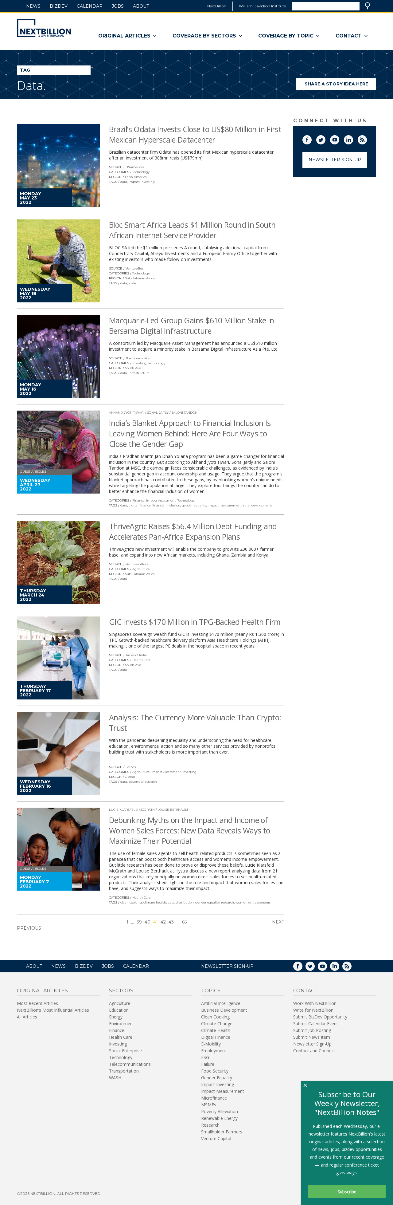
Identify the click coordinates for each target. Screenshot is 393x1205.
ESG (205, 1057)
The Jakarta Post (138, 358)
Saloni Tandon (184, 413)
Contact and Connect (314, 1050)
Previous (29, 928)
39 (139, 922)
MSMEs (208, 1105)
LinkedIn (352, 138)
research (227, 902)
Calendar (90, 6)
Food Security (214, 1071)
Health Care (141, 660)
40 (147, 922)
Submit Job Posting (312, 1030)
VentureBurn (136, 268)
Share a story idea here (340, 85)
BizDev (59, 6)
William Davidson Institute (262, 6)
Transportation (124, 1071)
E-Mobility (211, 1044)
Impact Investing (217, 1084)
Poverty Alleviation (219, 1111)
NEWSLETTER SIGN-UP (227, 966)
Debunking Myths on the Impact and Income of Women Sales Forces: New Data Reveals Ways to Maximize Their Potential (189, 830)
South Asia (133, 368)
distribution (185, 902)
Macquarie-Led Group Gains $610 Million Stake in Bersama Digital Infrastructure (191, 325)
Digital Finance (215, 1037)
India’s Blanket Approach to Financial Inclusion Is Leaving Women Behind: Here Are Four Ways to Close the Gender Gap (190, 433)
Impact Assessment (161, 500)
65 (184, 922)
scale (132, 283)
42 (163, 922)
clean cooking (131, 902)
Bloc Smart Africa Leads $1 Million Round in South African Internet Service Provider (192, 229)
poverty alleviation (143, 782)
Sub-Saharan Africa (140, 278)
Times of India (136, 655)
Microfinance (214, 1098)
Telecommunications (130, 1064)
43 (171, 922)
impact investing (142, 182)
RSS (366, 138)
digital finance (140, 505)
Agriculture (141, 569)
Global (130, 777)
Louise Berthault (173, 810)
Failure (207, 1064)
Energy (116, 1017)
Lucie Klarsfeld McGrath (132, 810)
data (123, 182)
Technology (141, 172)
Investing (139, 363)
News (33, 6)
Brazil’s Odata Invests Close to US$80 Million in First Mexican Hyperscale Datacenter (195, 134)
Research (210, 1125)
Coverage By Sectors (204, 36)
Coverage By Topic (285, 36)
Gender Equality (216, 1078)
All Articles (27, 1017)
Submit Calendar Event (315, 1023)
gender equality (194, 505)
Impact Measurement (222, 1091)
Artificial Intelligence (220, 1003)
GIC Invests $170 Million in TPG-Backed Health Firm (195, 621)
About (141, 6)
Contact (349, 36)
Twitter (314, 968)
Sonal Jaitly (158, 413)
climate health (154, 902)
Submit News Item (311, 1037)
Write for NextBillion (313, 1010)
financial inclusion (166, 505)
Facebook (311, 138)
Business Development (224, 1010)
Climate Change (216, 1023)
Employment (213, 1050)
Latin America (136, 177)
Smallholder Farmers (221, 1132)
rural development (257, 505)
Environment (121, 1023)
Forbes (131, 767)
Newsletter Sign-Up (335, 160)
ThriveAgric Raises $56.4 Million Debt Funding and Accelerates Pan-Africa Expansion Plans (193, 531)
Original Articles (124, 36)
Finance (138, 500)
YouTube (326, 968)
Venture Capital (216, 1138)
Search (367, 6)
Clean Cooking (215, 1017)
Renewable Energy (219, 1118)
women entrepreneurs (252, 902)
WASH (115, 1078)
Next (278, 922)
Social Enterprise (125, 1050)
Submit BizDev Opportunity (320, 1017)
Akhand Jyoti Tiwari (126, 413)
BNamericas (135, 167)
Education (119, 1010)
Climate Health (215, 1030)
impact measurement (225, 505)
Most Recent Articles (37, 1003)
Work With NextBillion (315, 1003)
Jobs (118, 6)
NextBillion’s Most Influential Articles (53, 1010)
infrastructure (139, 373)
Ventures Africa (137, 564)
